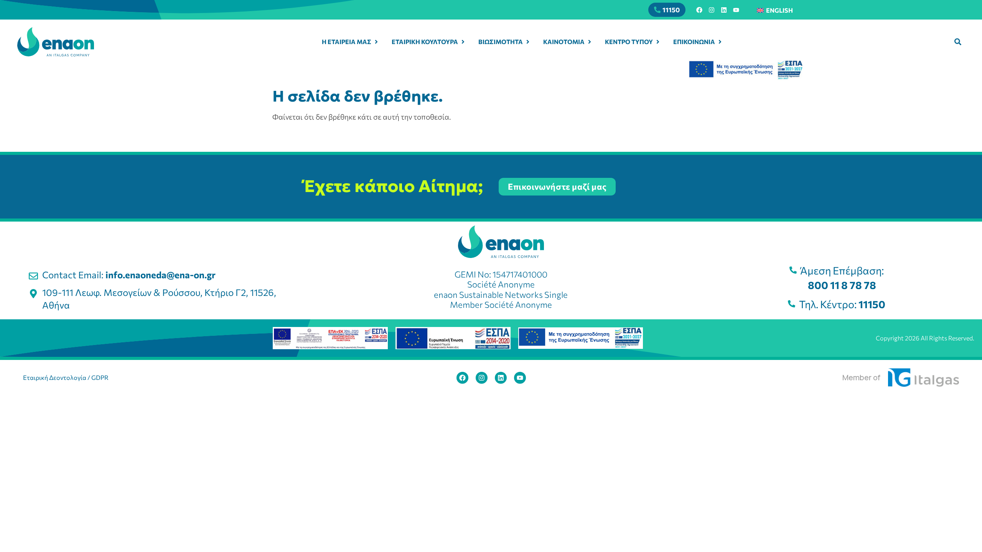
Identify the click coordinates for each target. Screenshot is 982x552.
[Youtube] (736, 10)
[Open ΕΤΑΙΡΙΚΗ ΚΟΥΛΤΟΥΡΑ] (463, 41)
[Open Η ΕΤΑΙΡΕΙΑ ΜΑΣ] (376, 41)
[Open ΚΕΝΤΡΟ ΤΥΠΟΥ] (658, 41)
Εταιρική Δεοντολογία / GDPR (66, 377)
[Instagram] (711, 10)
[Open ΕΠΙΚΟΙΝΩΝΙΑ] (720, 41)
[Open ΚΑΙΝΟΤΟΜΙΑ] (590, 41)
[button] (958, 42)
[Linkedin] (724, 10)
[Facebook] (699, 10)
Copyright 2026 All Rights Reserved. (925, 338)
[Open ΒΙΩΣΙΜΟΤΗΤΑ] (528, 41)
